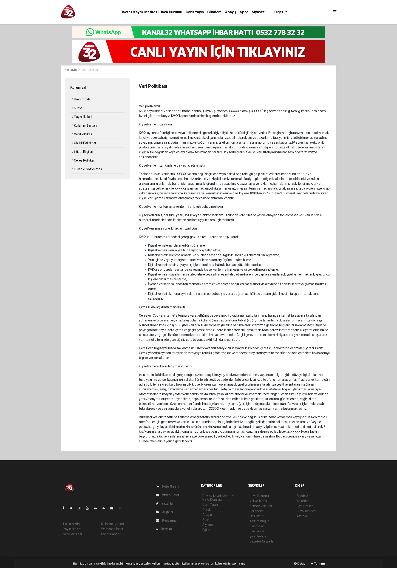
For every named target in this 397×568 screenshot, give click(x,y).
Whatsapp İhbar (112, 529)
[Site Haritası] (113, 508)
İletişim (166, 529)
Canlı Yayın (195, 12)
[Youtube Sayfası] (89, 508)
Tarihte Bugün (259, 521)
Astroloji (302, 516)
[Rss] (105, 508)
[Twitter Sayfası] (73, 508)
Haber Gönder (111, 534)
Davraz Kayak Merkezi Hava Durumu (151, 12)
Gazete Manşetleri (262, 541)
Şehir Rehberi (259, 536)
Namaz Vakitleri (261, 506)
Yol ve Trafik (258, 501)
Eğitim (206, 530)
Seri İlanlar (257, 531)
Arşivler (167, 512)
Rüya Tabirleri (306, 511)
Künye (78, 108)
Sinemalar (257, 526)
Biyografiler (305, 506)
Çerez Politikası (84, 160)
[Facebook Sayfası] (65, 508)
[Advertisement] (29, 95)
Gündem (214, 12)
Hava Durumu (259, 496)
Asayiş (230, 12)
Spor (244, 12)
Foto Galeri (170, 486)
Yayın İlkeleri (82, 117)
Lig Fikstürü (257, 516)
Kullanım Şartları (85, 125)
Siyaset (258, 12)
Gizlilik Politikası (84, 143)
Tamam (319, 563)
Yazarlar (167, 503)
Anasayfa (71, 69)
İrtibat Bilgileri (83, 151)
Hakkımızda (82, 99)
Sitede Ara (304, 496)
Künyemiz (169, 520)
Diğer (279, 12)
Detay (301, 563)
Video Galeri (170, 495)
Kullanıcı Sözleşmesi (87, 169)
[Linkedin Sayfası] (97, 508)
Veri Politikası (83, 134)
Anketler (303, 501)
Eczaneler (257, 511)
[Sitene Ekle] (122, 508)
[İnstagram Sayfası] (81, 508)
